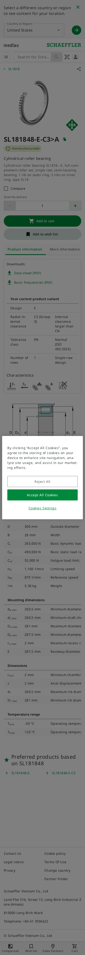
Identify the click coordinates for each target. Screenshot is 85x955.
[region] (42, 477)
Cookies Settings (43, 508)
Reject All (42, 481)
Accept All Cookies (42, 495)
